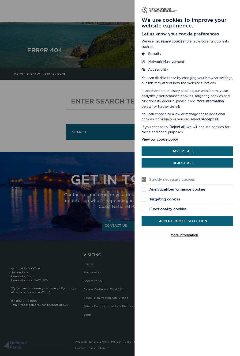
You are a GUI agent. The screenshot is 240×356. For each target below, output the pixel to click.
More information (184, 235)
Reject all (183, 163)
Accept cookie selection (183, 221)
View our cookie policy (160, 139)
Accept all (183, 151)
